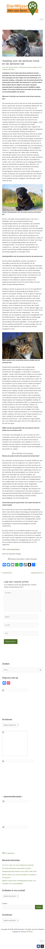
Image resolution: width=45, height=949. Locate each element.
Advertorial (23, 67)
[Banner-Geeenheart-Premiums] (15, 812)
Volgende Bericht (37, 573)
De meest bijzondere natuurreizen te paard (16, 868)
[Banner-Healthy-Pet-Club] (15, 838)
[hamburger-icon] (41, 19)
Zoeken (4, 903)
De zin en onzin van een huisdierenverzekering (17, 865)
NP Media (29, 932)
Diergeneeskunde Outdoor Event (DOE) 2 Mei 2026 (19, 871)
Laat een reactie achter (10, 67)
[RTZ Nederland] (8, 853)
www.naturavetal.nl (13, 549)
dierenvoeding (32, 67)
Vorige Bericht (6, 573)
